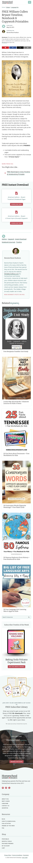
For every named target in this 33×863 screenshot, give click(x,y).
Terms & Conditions (17, 855)
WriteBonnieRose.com (11, 274)
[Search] (29, 617)
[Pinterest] (5, 47)
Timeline (19, 242)
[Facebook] (12, 47)
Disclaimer (26, 855)
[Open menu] (29, 2)
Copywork (11, 239)
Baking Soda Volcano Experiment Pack (17, 661)
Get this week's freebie (16, 666)
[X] (20, 47)
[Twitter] (9, 788)
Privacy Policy (7, 855)
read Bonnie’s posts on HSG (14, 294)
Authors (4, 239)
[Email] (27, 47)
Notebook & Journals (8, 242)
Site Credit (24, 857)
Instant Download (20, 239)
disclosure (4, 42)
